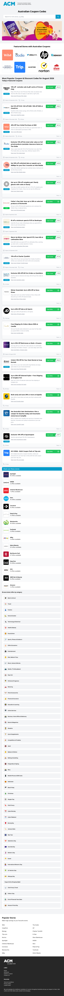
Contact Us (7, 975)
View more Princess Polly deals (19, 96)
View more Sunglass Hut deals (18, 384)
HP (33, 928)
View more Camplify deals (17, 424)
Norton (4, 937)
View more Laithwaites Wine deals (19, 246)
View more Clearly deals (17, 191)
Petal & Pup (36, 947)
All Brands (6, 972)
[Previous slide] (4, 31)
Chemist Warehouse (8, 943)
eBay (3, 953)
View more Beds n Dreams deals (19, 350)
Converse (5, 947)
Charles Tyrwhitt (37, 931)
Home (5, 970)
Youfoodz (35, 950)
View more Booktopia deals (18, 227)
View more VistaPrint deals (17, 115)
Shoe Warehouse (37, 937)
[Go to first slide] (59, 31)
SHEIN (34, 940)
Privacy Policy (7, 983)
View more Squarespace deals (18, 439)
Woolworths (5, 950)
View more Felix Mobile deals (18, 172)
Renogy (4, 931)
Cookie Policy (7, 985)
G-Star (35, 934)
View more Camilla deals (17, 333)
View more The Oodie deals (18, 153)
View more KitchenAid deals (18, 210)
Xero (34, 943)
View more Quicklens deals (18, 280)
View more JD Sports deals (18, 314)
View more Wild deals (16, 131)
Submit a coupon (8, 973)
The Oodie (36, 925)
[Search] (58, 17)
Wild (3, 925)
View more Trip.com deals (17, 459)
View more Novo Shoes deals (18, 299)
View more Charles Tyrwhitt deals (19, 263)
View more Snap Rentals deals (18, 369)
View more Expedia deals (17, 401)
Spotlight (4, 940)
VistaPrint (5, 928)
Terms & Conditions (9, 982)
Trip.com (4, 934)
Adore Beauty (37, 953)
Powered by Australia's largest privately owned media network (24, 3)
